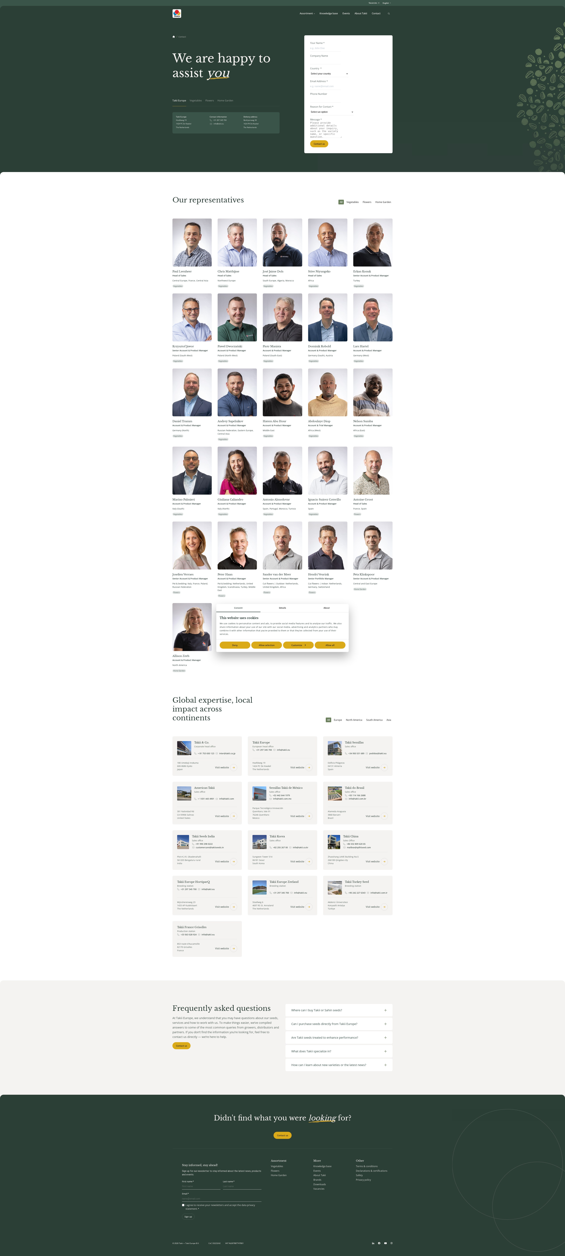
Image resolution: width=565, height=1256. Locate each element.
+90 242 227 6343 (356, 892)
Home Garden (383, 202)
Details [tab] (282, 607)
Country (316, 68)
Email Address (319, 81)
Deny (235, 645)
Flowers (367, 202)
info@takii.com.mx (282, 798)
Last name (228, 1181)
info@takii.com (226, 798)
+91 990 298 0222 (204, 843)
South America (374, 720)
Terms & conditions (367, 1166)
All (341, 202)
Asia (389, 720)
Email (184, 1193)
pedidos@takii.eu (378, 753)
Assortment (306, 13)
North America (354, 720)
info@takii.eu (218, 124)
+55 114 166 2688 (356, 795)
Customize (296, 645)
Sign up (188, 1216)
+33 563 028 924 (189, 934)
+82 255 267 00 (280, 847)
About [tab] (327, 607)
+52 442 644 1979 (281, 795)
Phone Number (318, 94)
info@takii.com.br (357, 798)
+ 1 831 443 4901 (206, 798)
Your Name (317, 43)
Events (346, 13)
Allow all (330, 645)
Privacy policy (363, 1179)
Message (316, 119)
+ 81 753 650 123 (206, 753)
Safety (359, 1175)
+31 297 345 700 (219, 120)
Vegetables (353, 202)
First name (187, 1181)
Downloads (319, 1184)
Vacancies (318, 1188)
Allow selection (267, 645)
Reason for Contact (321, 106)
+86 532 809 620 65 (356, 843)
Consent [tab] (238, 607)
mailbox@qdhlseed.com (359, 847)
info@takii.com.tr (378, 892)
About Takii (361, 13)
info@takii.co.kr (300, 847)
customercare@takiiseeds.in (210, 847)
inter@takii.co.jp (227, 753)
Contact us (319, 143)
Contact (376, 13)
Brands (317, 1179)
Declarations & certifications (371, 1170)
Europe (338, 720)
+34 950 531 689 (356, 753)
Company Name (319, 55)
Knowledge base (329, 13)
